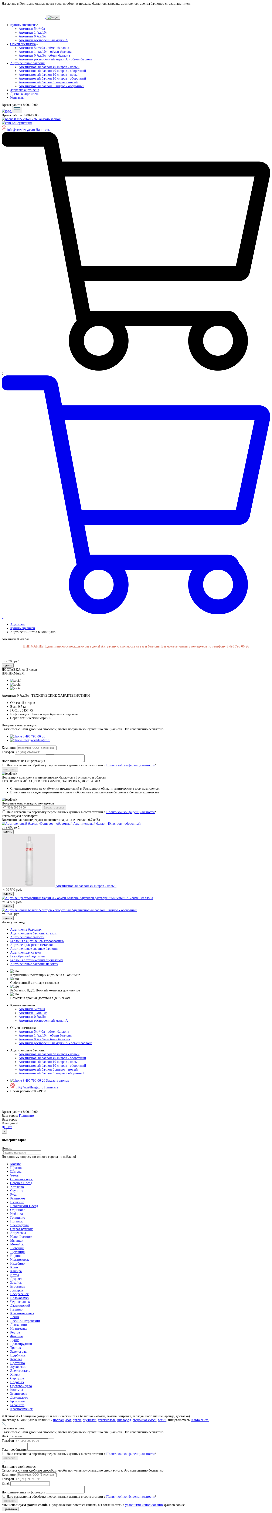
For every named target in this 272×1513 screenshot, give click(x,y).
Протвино (17, 1363)
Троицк (15, 1347)
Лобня (14, 1317)
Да (4, 1127)
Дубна (14, 1340)
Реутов (15, 1332)
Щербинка (18, 1355)
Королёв (16, 1359)
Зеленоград (18, 1351)
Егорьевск (17, 1286)
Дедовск (16, 1279)
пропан (58, 1420)
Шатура (15, 1171)
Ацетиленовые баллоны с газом (33, 933)
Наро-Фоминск (21, 1236)
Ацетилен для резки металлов (32, 945)
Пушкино (17, 1202)
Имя (5, 1436)
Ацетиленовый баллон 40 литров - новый (49, 67)
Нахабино (17, 1263)
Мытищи (16, 1240)
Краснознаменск (22, 1313)
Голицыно (26, 1115)
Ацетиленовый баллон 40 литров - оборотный (52, 71)
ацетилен (89, 1420)
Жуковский (18, 1367)
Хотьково (17, 1187)
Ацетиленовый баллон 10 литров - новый (49, 74)
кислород (124, 1420)
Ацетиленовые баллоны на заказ (34, 964)
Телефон (8, 752)
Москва (15, 1164)
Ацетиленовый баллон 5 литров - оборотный (51, 86)
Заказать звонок (49, 119)
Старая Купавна (21, 1229)
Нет (9, 1127)
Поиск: (7, 1148)
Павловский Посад (24, 1206)
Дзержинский (20, 1305)
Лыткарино (18, 1324)
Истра (14, 1275)
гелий (162, 1420)
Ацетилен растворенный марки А (43, 40)
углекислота (107, 1420)
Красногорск (19, 1259)
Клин (14, 1267)
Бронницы (18, 1401)
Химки (15, 1374)
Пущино (16, 1309)
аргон (77, 1420)
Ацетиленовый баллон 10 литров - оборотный (52, 78)
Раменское (17, 1198)
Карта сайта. (200, 1420)
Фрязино (16, 1336)
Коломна (16, 1390)
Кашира (16, 1271)
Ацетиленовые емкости (27, 937)
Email (6, 1483)
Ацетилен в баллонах (25, 929)
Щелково (16, 1167)
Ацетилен (17, 624)
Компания (9, 747)
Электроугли (19, 1225)
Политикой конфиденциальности (130, 765)
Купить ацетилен (22, 628)
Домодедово (19, 1397)
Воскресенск (19, 1294)
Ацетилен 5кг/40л (32, 28)
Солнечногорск (21, 1179)
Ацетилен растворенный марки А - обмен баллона (55, 59)
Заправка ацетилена (24, 90)
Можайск (17, 1244)
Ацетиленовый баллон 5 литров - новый (48, 82)
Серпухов (17, 1378)
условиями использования (144, 1505)
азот (68, 1420)
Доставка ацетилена (24, 94)
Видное (15, 1256)
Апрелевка (18, 1233)
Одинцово (17, 1210)
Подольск (17, 1382)
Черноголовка (20, 1301)
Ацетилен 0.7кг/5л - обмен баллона (44, 55)
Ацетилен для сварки (25, 952)
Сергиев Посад (21, 1183)
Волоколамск (19, 1298)
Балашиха (17, 1405)
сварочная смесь (144, 1420)
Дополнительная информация (24, 761)
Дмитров (16, 1290)
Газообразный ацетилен (27, 956)
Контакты (17, 97)
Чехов (14, 1175)
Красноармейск (21, 1409)
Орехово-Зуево (21, 1386)
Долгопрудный (21, 1344)
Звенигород (18, 1393)
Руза (13, 1194)
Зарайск (16, 1282)
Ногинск (16, 1221)
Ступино (16, 1190)
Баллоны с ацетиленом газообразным (37, 941)
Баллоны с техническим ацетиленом (36, 960)
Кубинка (16, 1213)
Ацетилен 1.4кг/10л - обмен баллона (45, 51)
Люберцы (17, 1248)
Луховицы (17, 1252)
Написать (43, 129)
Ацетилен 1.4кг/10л (33, 32)
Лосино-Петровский (25, 1321)
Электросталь (20, 1370)
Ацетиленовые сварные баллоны (34, 948)
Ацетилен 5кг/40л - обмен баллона (44, 48)
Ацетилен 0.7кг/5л (32, 36)
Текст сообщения (14, 1449)
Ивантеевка (18, 1328)
